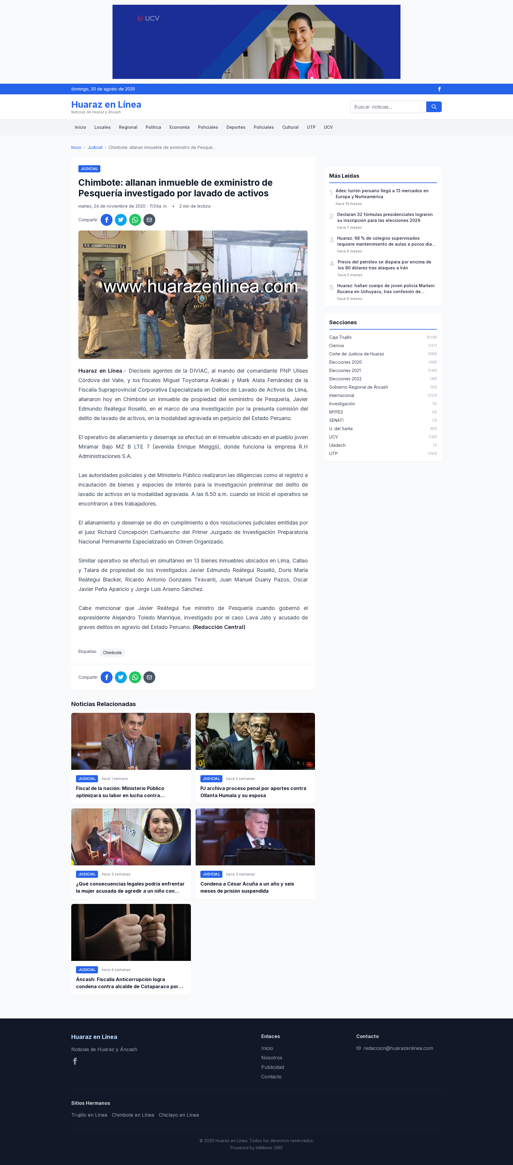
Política (153, 127)
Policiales (208, 127)
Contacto (271, 1077)
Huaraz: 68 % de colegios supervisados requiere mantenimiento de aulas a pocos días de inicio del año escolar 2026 (385, 241)
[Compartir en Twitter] (121, 220)
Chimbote (112, 652)
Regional (128, 127)
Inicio (80, 127)
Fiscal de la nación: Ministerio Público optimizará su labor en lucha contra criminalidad (120, 792)
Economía (180, 127)
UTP (311, 127)
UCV (328, 127)
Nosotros (271, 1058)
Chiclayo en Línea (179, 1115)
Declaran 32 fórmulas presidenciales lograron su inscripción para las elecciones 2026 (385, 217)
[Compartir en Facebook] (107, 220)
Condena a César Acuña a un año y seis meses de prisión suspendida (247, 887)
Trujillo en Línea (89, 1115)
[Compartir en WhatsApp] (135, 220)
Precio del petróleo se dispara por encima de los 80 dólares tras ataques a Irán (384, 264)
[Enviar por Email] (149, 220)
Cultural (290, 127)
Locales (102, 127)
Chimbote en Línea (133, 1115)
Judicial (95, 147)
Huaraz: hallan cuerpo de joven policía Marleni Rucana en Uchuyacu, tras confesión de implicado (386, 289)
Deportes (236, 127)
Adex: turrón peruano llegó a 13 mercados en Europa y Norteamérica (382, 193)
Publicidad (272, 1067)
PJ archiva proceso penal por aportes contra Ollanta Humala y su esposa (253, 791)
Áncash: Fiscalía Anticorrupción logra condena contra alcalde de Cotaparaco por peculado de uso (127, 983)
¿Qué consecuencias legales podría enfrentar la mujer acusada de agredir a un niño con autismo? (130, 887)
